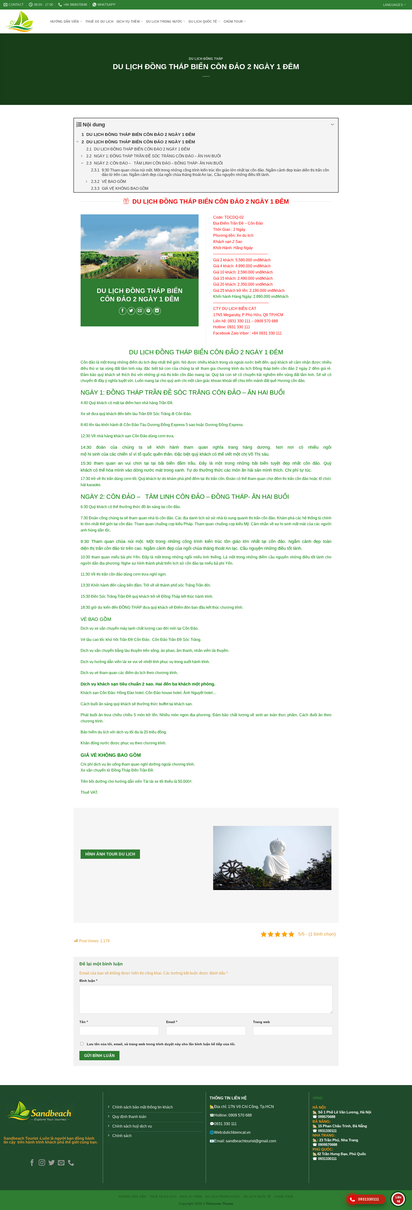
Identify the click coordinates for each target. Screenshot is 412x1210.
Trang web (261, 1022)
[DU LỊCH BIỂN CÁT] (23, 21)
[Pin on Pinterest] (148, 311)
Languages (393, 5)
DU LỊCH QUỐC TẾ (203, 21)
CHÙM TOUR (233, 21)
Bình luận (88, 981)
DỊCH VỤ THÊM (128, 21)
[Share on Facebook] (123, 311)
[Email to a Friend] (140, 311)
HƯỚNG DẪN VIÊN (64, 21)
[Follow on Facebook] (32, 1163)
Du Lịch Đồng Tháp (206, 59)
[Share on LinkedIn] (157, 311)
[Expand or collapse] (333, 125)
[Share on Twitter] (131, 311)
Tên (83, 1022)
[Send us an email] (61, 1163)
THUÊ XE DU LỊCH (99, 21)
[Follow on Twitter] (51, 1163)
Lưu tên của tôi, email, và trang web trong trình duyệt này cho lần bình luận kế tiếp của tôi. (161, 1044)
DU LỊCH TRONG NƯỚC (164, 21)
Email (171, 1022)
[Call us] (71, 1163)
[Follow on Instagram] (42, 1163)
